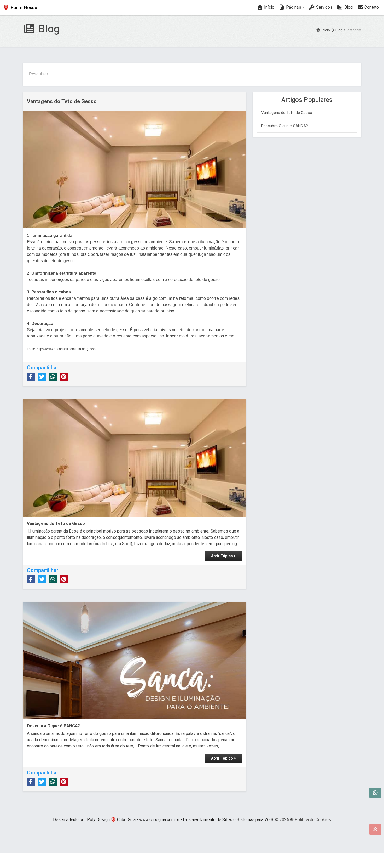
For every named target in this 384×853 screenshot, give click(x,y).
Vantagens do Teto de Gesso (286, 112)
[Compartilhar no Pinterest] (64, 377)
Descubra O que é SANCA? (284, 126)
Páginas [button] (293, 7)
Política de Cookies (313, 819)
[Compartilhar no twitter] (42, 377)
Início (268, 7)
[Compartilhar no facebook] (31, 377)
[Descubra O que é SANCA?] (134, 660)
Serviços (324, 7)
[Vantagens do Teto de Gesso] (134, 458)
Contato (371, 7)
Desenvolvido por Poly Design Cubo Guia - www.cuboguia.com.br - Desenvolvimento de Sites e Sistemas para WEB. (163, 819)
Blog (348, 7)
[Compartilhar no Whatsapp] (53, 377)
